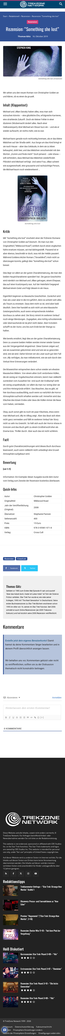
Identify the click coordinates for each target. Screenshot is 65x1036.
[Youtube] (36, 874)
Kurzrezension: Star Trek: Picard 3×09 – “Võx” (39, 954)
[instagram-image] (13, 773)
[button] (27, 1030)
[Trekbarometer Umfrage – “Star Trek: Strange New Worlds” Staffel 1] (10, 890)
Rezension (25, 16)
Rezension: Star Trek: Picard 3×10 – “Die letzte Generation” (39, 985)
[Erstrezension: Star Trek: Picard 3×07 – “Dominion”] (10, 972)
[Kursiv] (9, 717)
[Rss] (6, 874)
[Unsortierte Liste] (24, 717)
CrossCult (21, 558)
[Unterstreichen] (13, 717)
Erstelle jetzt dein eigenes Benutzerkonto (26, 640)
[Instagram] (28, 874)
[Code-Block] (31, 717)
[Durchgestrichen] (17, 717)
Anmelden (57, 697)
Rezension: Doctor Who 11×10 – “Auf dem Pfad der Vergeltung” (40, 932)
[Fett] (6, 717)
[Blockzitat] (27, 717)
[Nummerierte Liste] (20, 717)
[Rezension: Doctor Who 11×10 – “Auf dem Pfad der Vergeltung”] (10, 934)
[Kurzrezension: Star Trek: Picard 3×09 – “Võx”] (10, 958)
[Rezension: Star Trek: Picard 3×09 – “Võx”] (10, 1002)
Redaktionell (14, 16)
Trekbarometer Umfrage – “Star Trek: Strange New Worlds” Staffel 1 (41, 888)
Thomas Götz (24, 36)
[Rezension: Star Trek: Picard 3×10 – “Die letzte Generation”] (10, 987)
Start (5, 16)
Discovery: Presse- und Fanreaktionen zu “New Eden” (39, 903)
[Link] (35, 717)
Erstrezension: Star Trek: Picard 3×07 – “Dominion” (41, 968)
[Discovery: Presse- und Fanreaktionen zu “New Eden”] (10, 905)
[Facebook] (13, 874)
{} (38, 717)
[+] (42, 717)
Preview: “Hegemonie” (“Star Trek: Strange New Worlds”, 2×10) (40, 917)
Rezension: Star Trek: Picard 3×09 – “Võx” (37, 998)
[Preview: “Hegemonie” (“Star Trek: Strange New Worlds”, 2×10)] (10, 919)
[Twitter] (21, 874)
